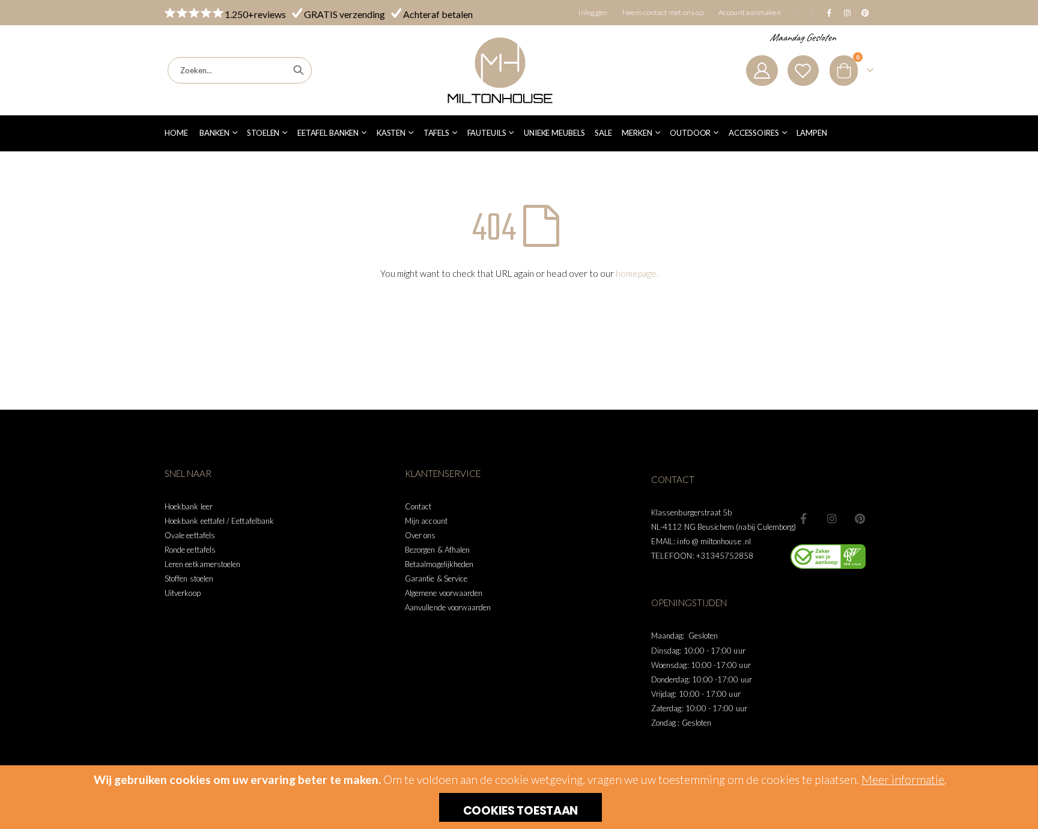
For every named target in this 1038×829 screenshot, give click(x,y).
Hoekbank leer (189, 506)
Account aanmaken (749, 12)
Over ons (420, 535)
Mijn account (426, 521)
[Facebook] (829, 12)
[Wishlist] (803, 70)
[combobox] (239, 70)
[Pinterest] (865, 12)
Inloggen (593, 12)
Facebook (804, 518)
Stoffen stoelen (189, 578)
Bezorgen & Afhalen (437, 549)
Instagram (832, 518)
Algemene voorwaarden (443, 593)
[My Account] (761, 70)
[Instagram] (847, 12)
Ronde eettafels (190, 549)
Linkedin (860, 518)
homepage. (637, 273)
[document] (520, 797)
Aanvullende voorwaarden (448, 607)
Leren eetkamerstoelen (202, 564)
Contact (418, 506)
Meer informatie (902, 779)
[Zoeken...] (298, 70)
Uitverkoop (183, 593)
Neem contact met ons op (663, 12)
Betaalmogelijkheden (439, 564)
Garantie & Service (436, 578)
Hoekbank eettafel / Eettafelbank (219, 521)
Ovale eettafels (190, 535)
